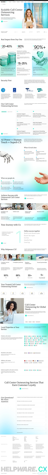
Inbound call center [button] (4, 111)
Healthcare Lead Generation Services (16, 457)
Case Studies (37, 438)
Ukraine (25, 440)
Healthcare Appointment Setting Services (28, 457)
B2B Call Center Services (15, 453)
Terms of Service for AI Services (40, 473)
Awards (13, 438)
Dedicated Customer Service (15, 447)
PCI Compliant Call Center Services (39, 452)
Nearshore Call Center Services (16, 452)
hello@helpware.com (15, 461)
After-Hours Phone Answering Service (16, 451)
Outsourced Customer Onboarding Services (17, 446)
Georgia (25, 438)
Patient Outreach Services (38, 457)
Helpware (6, 473)
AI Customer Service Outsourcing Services (28, 446)
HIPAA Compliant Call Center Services (28, 452)
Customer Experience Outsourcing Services (17, 445)
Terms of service (34, 473)
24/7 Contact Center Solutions (39, 451)
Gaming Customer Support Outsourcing (40, 446)
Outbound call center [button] (10, 111)
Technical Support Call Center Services (28, 451)
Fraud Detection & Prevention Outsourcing (40, 447)
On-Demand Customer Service (27, 447)
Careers (13, 440)
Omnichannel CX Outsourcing (27, 445)
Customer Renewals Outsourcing (39, 445)
